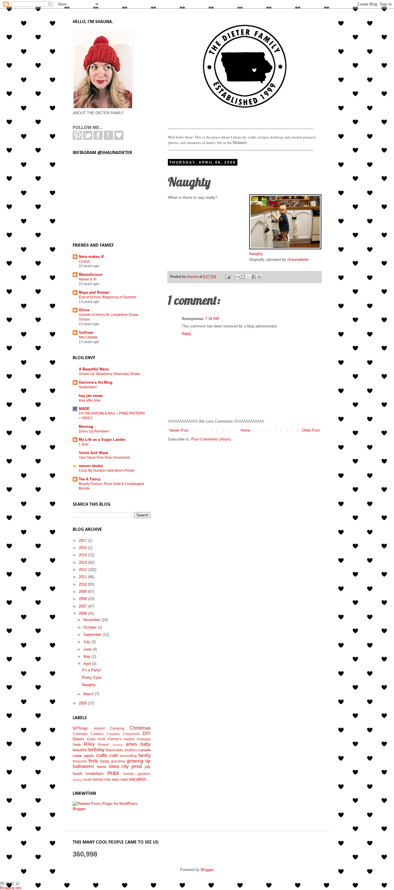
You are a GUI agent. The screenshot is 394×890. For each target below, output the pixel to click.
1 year (84, 444)
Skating (117, 744)
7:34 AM (212, 318)
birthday (96, 749)
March (89, 694)
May (87, 656)
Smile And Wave (93, 453)
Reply (186, 333)
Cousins (113, 734)
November (92, 620)
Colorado (80, 734)
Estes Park (96, 739)
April (87, 664)
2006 (83, 613)
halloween (83, 766)
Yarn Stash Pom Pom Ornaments (104, 458)
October (90, 627)
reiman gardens (137, 773)
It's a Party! (91, 670)
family (144, 755)
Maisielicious (90, 274)
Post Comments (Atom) (211, 439)
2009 (83, 591)
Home (245, 430)
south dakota (93, 779)
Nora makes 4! (91, 256)
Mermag (86, 426)
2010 (83, 584)
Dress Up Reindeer (94, 431)
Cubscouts (131, 734)
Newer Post (179, 430)
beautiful (80, 750)
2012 (83, 569)
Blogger (207, 869)
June (88, 649)
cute (113, 755)
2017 (83, 540)
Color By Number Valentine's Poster (107, 471)
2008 (83, 599)
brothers (131, 750)
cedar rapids (83, 756)
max (113, 772)
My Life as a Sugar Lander (102, 439)
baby (145, 744)
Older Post (311, 430)
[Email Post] (227, 276)
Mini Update (88, 337)
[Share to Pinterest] (259, 277)
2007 (83, 606)
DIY (147, 733)
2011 (83, 577)
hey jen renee (91, 396)
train (124, 779)
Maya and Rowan (94, 292)
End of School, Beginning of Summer (107, 297)
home (101, 767)
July (87, 642)
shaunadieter (297, 259)
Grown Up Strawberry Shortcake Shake (109, 374)
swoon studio (91, 466)
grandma (118, 761)
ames (131, 744)
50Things (80, 728)
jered (137, 766)
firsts (93, 760)
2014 (83, 555)
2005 (83, 703)
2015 (83, 548)
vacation (137, 779)
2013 (83, 562)
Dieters (79, 739)
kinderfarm (95, 773)
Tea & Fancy (89, 479)
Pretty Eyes (92, 677)
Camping (117, 728)
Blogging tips (11, 888)
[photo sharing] (285, 248)
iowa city (119, 766)
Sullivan (86, 332)
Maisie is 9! (87, 279)
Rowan (103, 744)
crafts (101, 755)
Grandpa (144, 739)
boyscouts (114, 750)
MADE (84, 408)
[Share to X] (248, 277)
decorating (128, 756)
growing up (139, 760)
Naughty (256, 254)
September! (88, 387)
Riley (89, 744)
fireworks (80, 761)
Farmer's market (121, 739)
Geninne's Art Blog (95, 382)
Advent (99, 728)
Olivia (84, 310)
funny (104, 761)
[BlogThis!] (243, 277)
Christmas (140, 728)
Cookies (97, 734)
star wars (111, 779)
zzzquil (84, 261)
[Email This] (237, 277)
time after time (90, 400)
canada (144, 750)
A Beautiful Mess (94, 369)
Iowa (76, 744)
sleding (77, 779)
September (93, 634)
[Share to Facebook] (254, 277)
